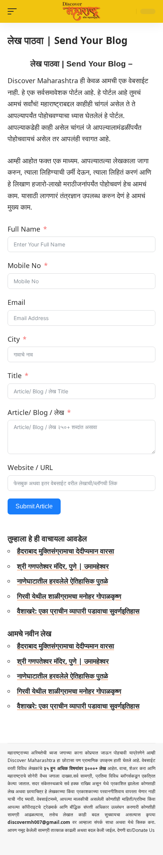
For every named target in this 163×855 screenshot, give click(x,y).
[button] (14, 11)
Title (15, 375)
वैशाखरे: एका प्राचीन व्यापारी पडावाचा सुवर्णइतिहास (78, 610)
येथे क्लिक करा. (141, 822)
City (14, 339)
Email (16, 302)
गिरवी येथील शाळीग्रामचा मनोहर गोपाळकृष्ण (69, 596)
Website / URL (30, 467)
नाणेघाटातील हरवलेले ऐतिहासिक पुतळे (62, 580)
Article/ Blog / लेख (36, 412)
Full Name (24, 228)
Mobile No (24, 265)
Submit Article (34, 506)
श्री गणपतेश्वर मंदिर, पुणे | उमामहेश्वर (63, 566)
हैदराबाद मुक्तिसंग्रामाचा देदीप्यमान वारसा (65, 550)
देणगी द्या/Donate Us (136, 830)
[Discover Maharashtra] (81, 11)
